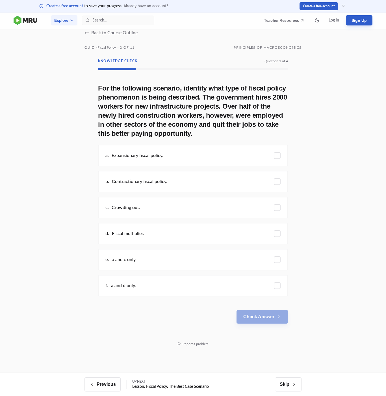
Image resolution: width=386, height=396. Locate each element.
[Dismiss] (343, 6)
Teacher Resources (282, 21)
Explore (61, 20)
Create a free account (64, 6)
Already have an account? (145, 6)
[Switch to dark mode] (317, 20)
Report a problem (196, 344)
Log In (334, 20)
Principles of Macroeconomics (268, 47)
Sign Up (359, 20)
